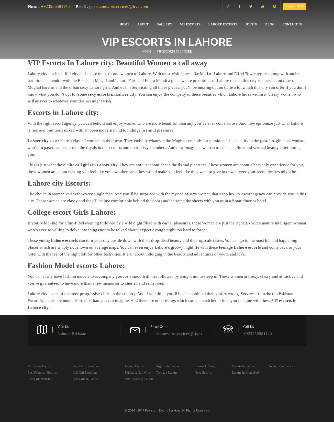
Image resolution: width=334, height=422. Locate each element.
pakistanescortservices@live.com (118, 6)
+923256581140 (55, 6)
